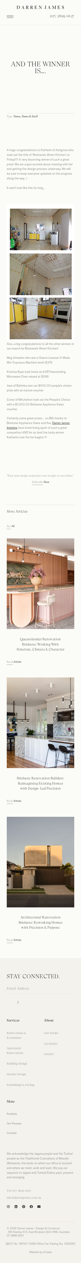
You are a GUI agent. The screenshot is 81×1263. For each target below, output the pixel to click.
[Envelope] (38, 1206)
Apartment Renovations (15, 1051)
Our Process (14, 1123)
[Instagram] (8, 1206)
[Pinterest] (23, 1206)
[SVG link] (40, 7)
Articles (49, 1054)
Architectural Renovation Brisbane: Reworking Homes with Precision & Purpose (41, 923)
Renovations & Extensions (16, 1035)
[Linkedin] (16, 1206)
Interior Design (16, 1074)
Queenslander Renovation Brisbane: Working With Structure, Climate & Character (41, 644)
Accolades (51, 1043)
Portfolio (12, 1114)
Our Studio (51, 1033)
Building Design (17, 1063)
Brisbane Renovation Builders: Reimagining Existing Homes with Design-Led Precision (40, 784)
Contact (11, 1133)
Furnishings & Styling (20, 1085)
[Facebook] (31, 1206)
